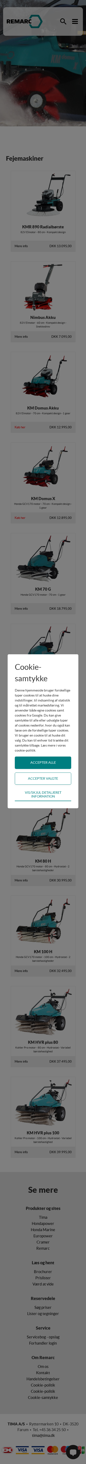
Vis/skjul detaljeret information (43, 794)
